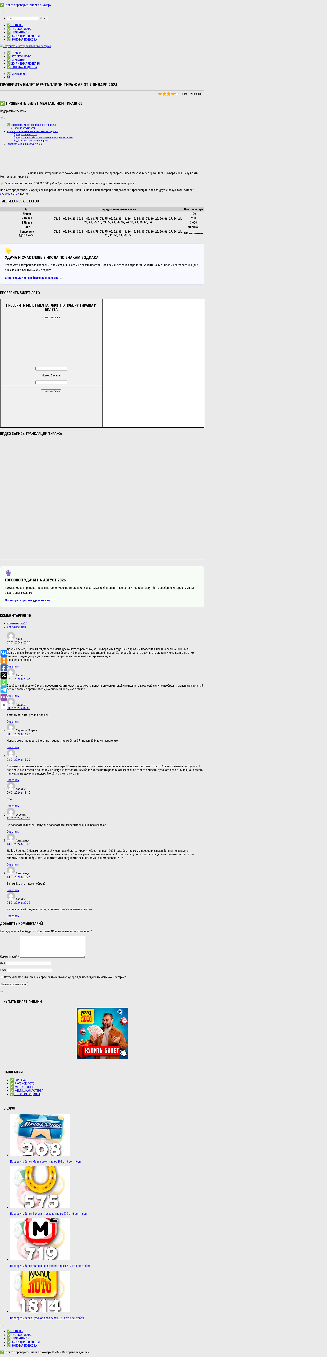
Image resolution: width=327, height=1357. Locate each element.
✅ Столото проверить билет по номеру (25, 5)
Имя (2, 963)
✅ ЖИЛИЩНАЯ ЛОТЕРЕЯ (23, 36)
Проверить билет (51, 391)
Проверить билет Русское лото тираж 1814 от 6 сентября (47, 1318)
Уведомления (16, 627)
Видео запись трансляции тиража (31, 140)
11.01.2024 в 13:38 (18, 818)
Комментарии (17, 623)
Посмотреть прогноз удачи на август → (31, 600)
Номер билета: (51, 375)
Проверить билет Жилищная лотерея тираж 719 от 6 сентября (50, 1266)
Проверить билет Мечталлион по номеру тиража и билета (43, 137)
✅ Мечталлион (17, 73)
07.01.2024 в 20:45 (18, 679)
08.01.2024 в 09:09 (18, 708)
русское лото (8, 193)
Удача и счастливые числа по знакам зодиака (32, 131)
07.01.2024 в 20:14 (18, 642)
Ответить (13, 666)
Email (3, 970)
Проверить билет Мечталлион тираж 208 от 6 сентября (45, 1161)
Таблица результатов (24, 128)
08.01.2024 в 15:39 (18, 759)
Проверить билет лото (25, 134)
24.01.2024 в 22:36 (18, 902)
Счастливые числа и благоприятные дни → (33, 277)
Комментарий (9, 956)
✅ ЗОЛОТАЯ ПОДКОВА (22, 39)
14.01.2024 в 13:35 (18, 844)
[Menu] (1, 12)
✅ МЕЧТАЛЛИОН (18, 32)
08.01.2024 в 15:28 (18, 734)
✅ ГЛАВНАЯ (15, 25)
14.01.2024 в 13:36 (18, 877)
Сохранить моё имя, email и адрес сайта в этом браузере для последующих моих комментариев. (65, 977)
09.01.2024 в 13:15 (18, 792)
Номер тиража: (51, 317)
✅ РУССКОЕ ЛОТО (19, 29)
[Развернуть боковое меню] (1, 991)
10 (8, 77)
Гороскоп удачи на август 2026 (24, 144)
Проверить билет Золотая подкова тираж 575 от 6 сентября (48, 1213)
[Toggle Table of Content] (2, 118)
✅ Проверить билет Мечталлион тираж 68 (31, 124)
